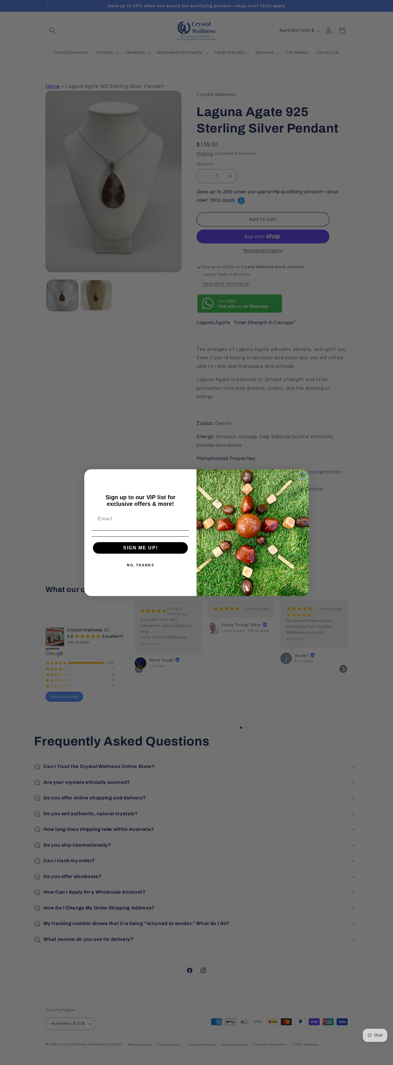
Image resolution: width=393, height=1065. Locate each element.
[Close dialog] (302, 475)
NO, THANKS (140, 565)
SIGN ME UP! (140, 547)
